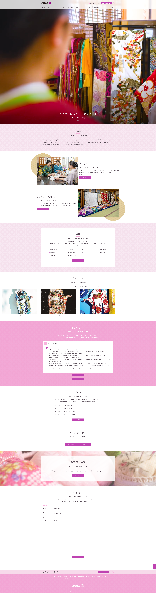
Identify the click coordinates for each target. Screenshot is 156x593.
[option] (19, 302)
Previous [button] (1, 300)
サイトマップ (96, 578)
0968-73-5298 (57, 508)
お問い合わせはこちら (106, 3)
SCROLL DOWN (78, 120)
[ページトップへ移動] (112, 572)
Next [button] (155, 300)
